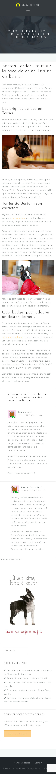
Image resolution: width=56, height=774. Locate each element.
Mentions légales (22, 763)
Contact (38, 763)
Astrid (38, 768)
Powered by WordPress (14, 768)
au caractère (19, 218)
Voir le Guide (17, 733)
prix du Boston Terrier (12, 337)
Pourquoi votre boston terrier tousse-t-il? (27, 678)
